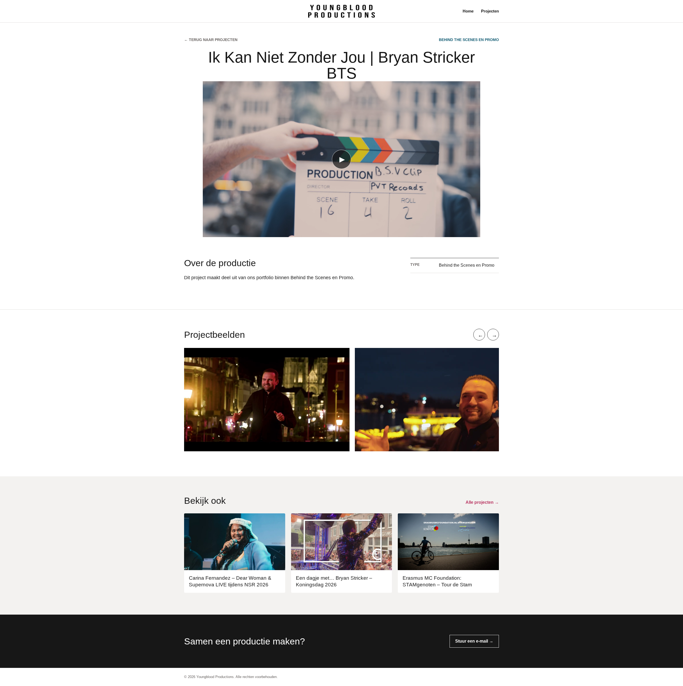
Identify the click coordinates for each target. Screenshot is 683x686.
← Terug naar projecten (210, 40)
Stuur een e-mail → (474, 641)
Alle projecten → (482, 502)
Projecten (490, 11)
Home (468, 11)
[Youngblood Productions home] (341, 11)
